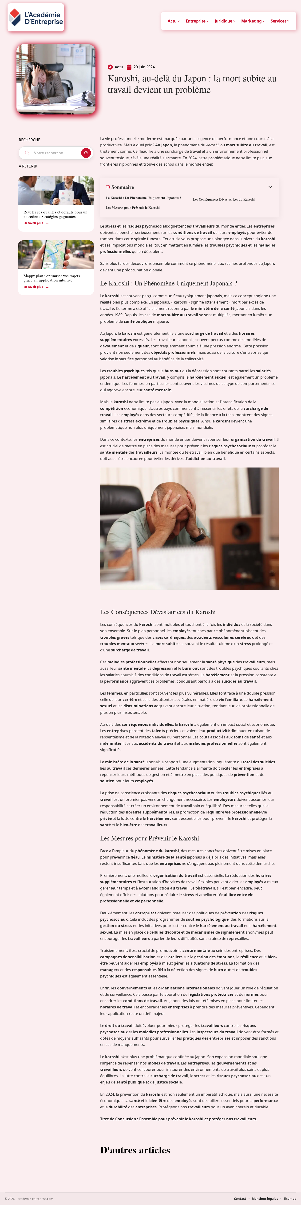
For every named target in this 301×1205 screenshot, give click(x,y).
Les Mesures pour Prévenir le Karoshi (133, 207)
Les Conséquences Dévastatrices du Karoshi (224, 199)
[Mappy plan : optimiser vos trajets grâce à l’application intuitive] (56, 254)
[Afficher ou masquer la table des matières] (203, 187)
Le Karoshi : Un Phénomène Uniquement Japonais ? (143, 197)
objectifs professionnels (173, 352)
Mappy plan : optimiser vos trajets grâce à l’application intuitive (52, 278)
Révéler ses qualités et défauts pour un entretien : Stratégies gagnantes (55, 214)
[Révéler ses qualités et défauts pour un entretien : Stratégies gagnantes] (56, 190)
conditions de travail (192, 232)
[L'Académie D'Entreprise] (36, 17)
